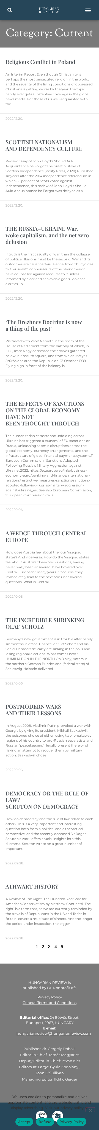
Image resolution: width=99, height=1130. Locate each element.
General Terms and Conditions (49, 1002)
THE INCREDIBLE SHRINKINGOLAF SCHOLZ (45, 623)
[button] (10, 10)
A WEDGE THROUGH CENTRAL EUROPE (46, 536)
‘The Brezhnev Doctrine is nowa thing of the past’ (44, 325)
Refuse (45, 1122)
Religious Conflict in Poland (40, 61)
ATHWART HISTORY (32, 886)
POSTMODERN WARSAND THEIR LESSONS (33, 710)
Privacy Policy (49, 997)
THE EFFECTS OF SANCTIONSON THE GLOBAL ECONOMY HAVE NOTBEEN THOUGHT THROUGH (45, 413)
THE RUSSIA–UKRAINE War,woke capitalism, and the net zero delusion (47, 235)
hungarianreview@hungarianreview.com (53, 1033)
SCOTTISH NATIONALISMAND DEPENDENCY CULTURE (44, 145)
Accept (24, 1122)
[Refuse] (90, 1109)
